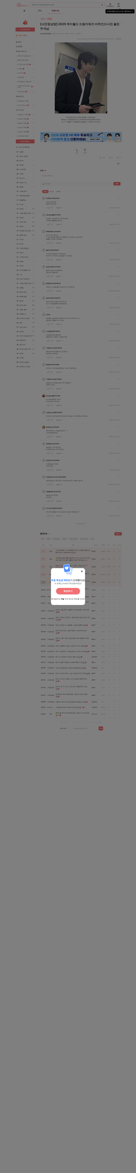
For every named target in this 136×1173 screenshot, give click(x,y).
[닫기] (82, 571)
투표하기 (68, 591)
